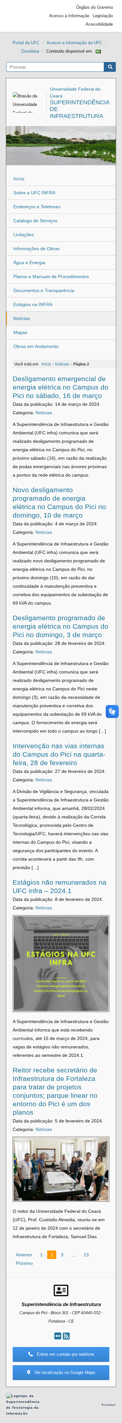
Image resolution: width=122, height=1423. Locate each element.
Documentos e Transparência (43, 290)
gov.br (21, 16)
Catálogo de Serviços (35, 220)
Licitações (23, 234)
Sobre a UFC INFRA (34, 192)
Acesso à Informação (69, 15)
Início (18, 178)
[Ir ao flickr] (57, 1336)
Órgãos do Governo (94, 7)
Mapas (20, 332)
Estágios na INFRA (32, 304)
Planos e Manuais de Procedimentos (51, 276)
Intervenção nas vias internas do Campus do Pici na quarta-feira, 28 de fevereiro (59, 754)
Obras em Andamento (36, 346)
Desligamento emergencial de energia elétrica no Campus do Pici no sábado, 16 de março (60, 387)
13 (86, 1254)
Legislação (103, 15)
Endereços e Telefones (37, 206)
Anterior (24, 1254)
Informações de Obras (36, 248)
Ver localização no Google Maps (64, 1372)
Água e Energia (29, 262)
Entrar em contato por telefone (64, 1354)
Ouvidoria (30, 51)
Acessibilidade (99, 24)
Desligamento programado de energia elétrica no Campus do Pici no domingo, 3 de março (60, 626)
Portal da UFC (26, 42)
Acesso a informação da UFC (74, 42)
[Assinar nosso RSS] (66, 1336)
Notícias (21, 318)
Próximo (24, 1263)
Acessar (109, 1404)
